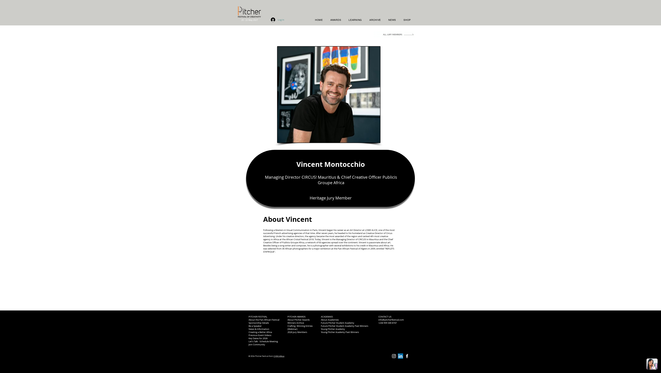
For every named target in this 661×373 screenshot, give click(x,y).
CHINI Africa (279, 356)
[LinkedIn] (400, 356)
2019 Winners (385, 332)
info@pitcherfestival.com (391, 319)
